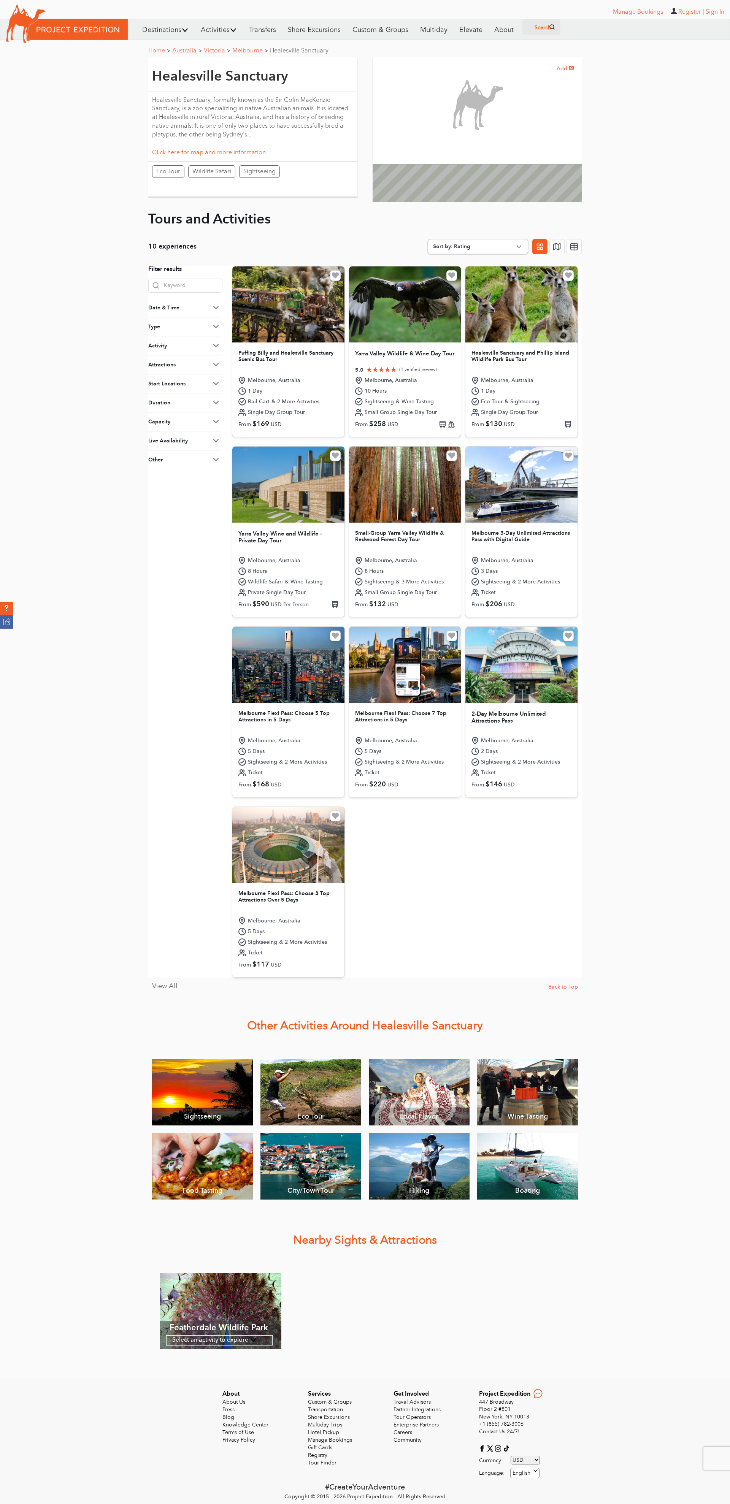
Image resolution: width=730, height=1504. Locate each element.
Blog (228, 1417)
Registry (317, 1455)
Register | (691, 12)
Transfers (262, 30)
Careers (403, 1432)
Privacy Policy (238, 1440)
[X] (491, 1448)
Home (159, 50)
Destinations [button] (161, 30)
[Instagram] (499, 1448)
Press (228, 1409)
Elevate (470, 30)
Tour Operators (412, 1417)
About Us (233, 1402)
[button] (6, 608)
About (504, 30)
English (521, 1473)
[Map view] (557, 246)
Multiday (434, 30)
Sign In (715, 12)
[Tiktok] (506, 1448)
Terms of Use (238, 1432)
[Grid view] (540, 246)
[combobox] (525, 1473)
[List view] (574, 246)
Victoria (217, 50)
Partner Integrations (417, 1409)
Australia (187, 50)
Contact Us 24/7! (499, 1431)
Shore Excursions (314, 30)
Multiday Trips (325, 1424)
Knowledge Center (245, 1424)
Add (565, 68)
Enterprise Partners (416, 1424)
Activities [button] (215, 30)
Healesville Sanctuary (299, 50)
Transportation (325, 1409)
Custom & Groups (380, 30)
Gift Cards (320, 1447)
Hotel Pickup (323, 1432)
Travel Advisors (412, 1402)
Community (408, 1440)
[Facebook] (483, 1448)
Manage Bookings (330, 1440)
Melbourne (250, 50)
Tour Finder (322, 1462)
